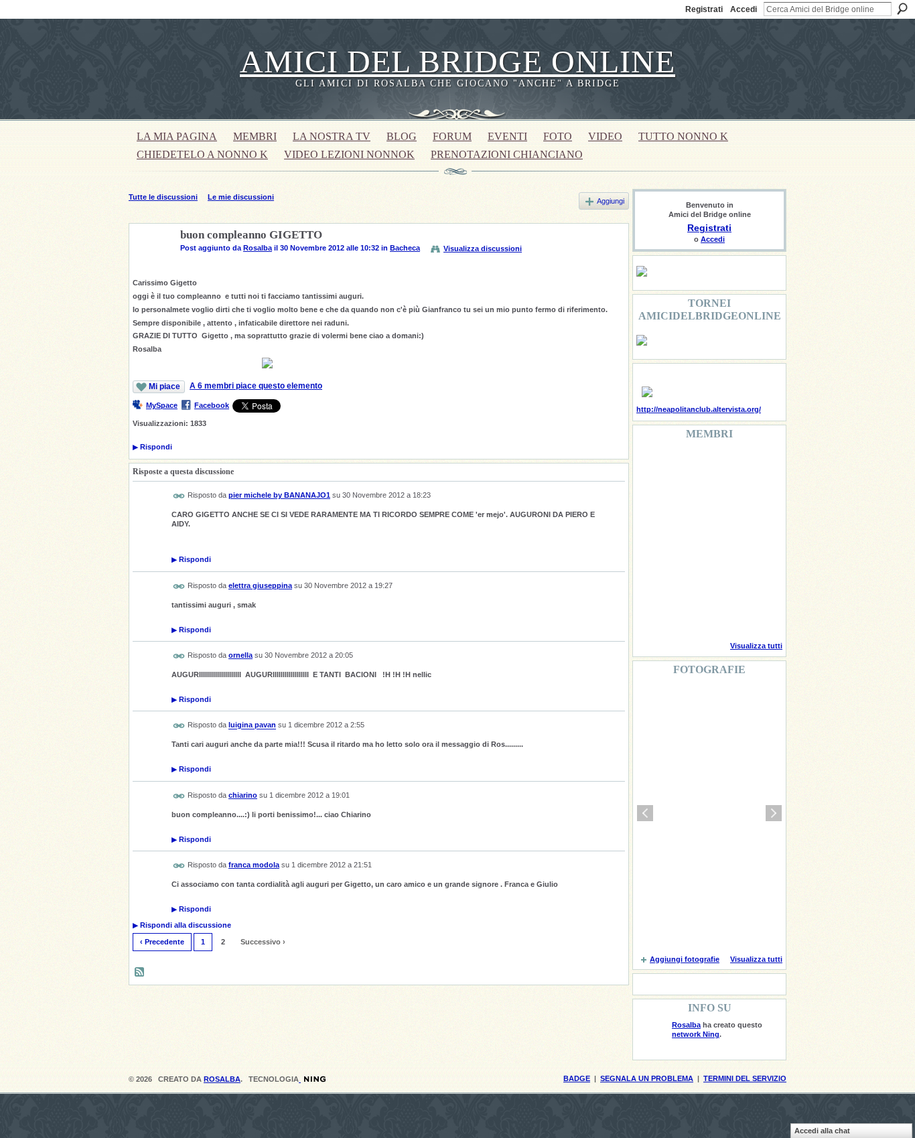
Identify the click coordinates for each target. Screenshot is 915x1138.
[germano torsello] (652, 540)
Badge (576, 1078)
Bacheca (405, 248)
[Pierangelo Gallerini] (721, 504)
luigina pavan (252, 725)
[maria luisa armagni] (687, 612)
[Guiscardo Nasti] (687, 504)
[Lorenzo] (755, 612)
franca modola (253, 865)
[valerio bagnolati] (721, 576)
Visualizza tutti (756, 646)
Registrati (704, 9)
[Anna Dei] (755, 540)
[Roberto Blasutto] (652, 612)
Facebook (211, 405)
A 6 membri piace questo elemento (256, 385)
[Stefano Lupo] (755, 467)
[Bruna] (687, 467)
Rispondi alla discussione (182, 925)
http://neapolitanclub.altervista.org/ (698, 409)
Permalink (179, 496)
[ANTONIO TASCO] (721, 540)
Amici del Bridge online (457, 61)
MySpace (162, 405)
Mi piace (164, 386)
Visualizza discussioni (482, 248)
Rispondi (152, 447)
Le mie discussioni (241, 197)
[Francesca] (652, 504)
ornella (240, 655)
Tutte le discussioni (163, 197)
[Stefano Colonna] (652, 467)
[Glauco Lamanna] (687, 540)
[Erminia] (687, 576)
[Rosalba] (150, 267)
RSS (140, 973)
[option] (709, 813)
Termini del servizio (744, 1078)
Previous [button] (645, 813)
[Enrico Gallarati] (721, 467)
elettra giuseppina (260, 585)
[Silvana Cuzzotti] (755, 576)
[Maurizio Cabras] (755, 504)
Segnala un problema (646, 1078)
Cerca (902, 9)
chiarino (242, 795)
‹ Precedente (162, 942)
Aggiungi (610, 201)
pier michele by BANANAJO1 (279, 495)
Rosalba (257, 248)
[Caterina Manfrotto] (652, 576)
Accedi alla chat (822, 1131)
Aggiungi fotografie (684, 959)
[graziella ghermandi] (721, 612)
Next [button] (774, 813)
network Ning (695, 1034)
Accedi (743, 9)
